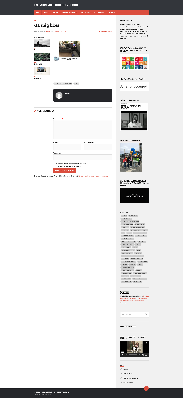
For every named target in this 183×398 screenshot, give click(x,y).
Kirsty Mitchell (127, 244)
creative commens (137, 227)
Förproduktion (127, 235)
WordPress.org (128, 382)
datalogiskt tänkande (139, 230)
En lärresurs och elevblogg (56, 5)
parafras (138, 253)
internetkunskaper (129, 241)
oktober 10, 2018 (60, 31)
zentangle (137, 281)
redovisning (142, 261)
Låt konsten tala (128, 250)
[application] (134, 349)
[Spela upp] (123, 355)
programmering (137, 258)
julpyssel (141, 241)
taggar (138, 270)
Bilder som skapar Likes (63, 83)
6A (35, 20)
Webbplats (57, 153)
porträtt (125, 258)
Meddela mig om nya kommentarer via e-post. (71, 163)
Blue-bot (125, 227)
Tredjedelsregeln (140, 273)
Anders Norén (46, 394)
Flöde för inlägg (128, 373)
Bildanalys (133, 215)
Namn (56, 142)
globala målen (141, 235)
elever (48, 31)
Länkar (112, 12)
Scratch (132, 264)
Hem (38, 12)
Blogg (55, 12)
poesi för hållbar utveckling (132, 256)
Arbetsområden (68, 12)
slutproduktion (128, 267)
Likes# (135, 247)
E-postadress (89, 142)
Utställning (126, 278)
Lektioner (85, 12)
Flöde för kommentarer (130, 378)
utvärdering (126, 281)
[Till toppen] (146, 388)
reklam (124, 264)
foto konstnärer (139, 233)
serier (140, 264)
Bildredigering (127, 224)
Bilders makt (126, 218)
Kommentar (58, 119)
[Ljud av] (143, 355)
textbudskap (126, 273)
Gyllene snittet (127, 238)
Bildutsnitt (139, 224)
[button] (134, 349)
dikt (123, 233)
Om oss (46, 12)
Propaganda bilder (129, 261)
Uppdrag (125, 276)
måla (138, 250)
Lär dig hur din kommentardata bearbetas (93, 176)
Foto (76, 83)
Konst (138, 244)
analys (124, 215)
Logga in (125, 369)
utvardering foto (139, 278)
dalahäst (125, 230)
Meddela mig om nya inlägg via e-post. (68, 166)
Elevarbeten (99, 12)
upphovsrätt (135, 276)
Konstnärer (126, 247)
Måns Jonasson (127, 253)
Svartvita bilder (128, 270)
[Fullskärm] (146, 355)
